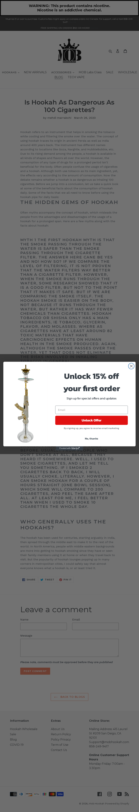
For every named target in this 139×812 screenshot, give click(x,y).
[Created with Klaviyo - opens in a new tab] (69, 448)
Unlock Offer (92, 420)
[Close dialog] (131, 366)
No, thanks (91, 438)
